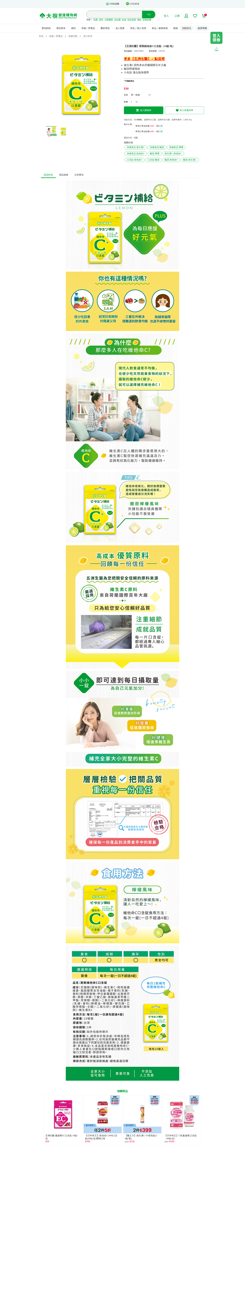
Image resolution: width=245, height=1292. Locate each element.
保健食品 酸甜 (157, 147)
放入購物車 (145, 110)
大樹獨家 (108, 19)
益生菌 (117, 19)
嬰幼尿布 (61, 28)
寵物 (175, 28)
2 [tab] (83, 123)
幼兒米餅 (131, 19)
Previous (41, 1120)
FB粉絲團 (114, 4)
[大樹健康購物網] (58, 16)
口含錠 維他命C (134, 160)
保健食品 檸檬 (176, 147)
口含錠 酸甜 (154, 160)
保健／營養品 (88, 28)
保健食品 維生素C (136, 147)
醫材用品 (105, 28)
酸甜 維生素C (190, 160)
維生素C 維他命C (173, 153)
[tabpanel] (81, 84)
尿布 (101, 19)
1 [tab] (79, 123)
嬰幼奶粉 (46, 28)
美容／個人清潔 (138, 28)
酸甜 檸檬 (155, 153)
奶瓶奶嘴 (147, 19)
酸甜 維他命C (171, 160)
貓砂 (139, 19)
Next (204, 1120)
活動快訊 (186, 28)
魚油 (124, 19)
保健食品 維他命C (136, 153)
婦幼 (73, 28)
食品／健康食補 (160, 28)
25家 (161, 126)
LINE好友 (134, 4)
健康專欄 (202, 28)
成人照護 (119, 28)
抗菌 (95, 19)
